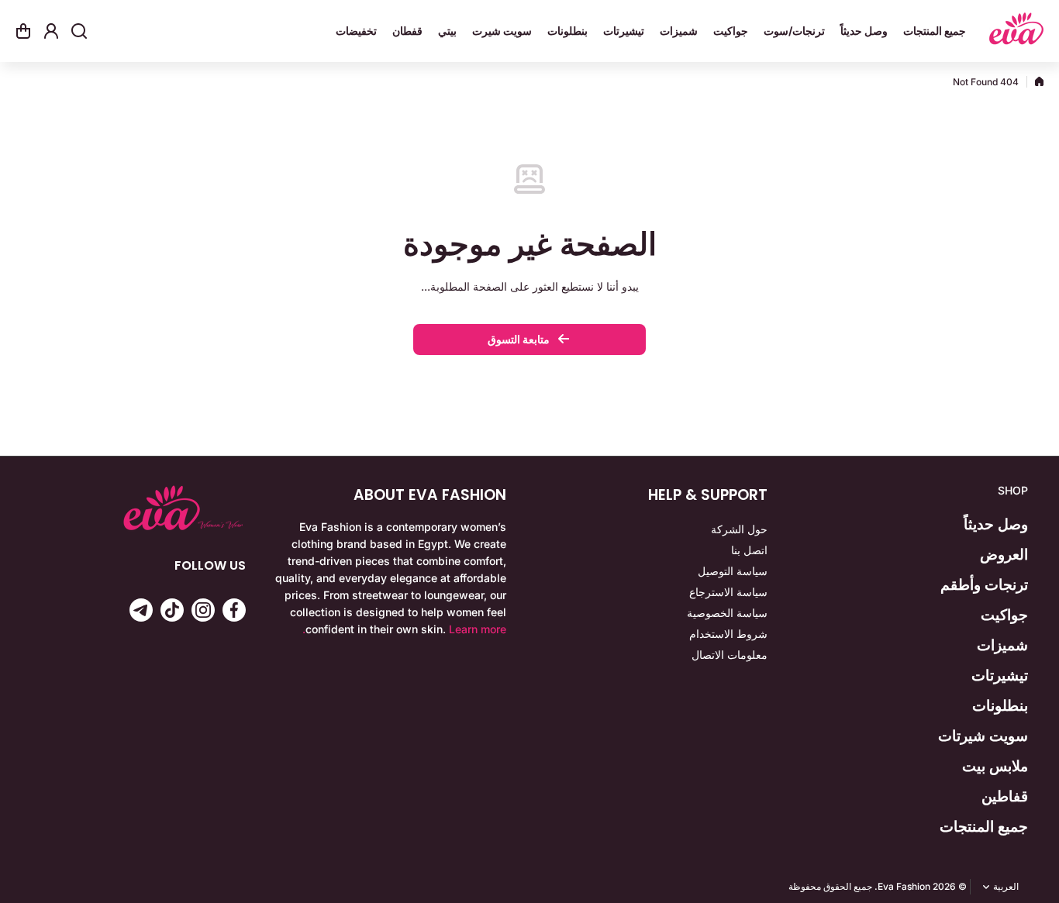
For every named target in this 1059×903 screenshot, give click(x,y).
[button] (23, 31)
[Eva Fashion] (1016, 31)
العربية (1006, 886)
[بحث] (79, 31)
